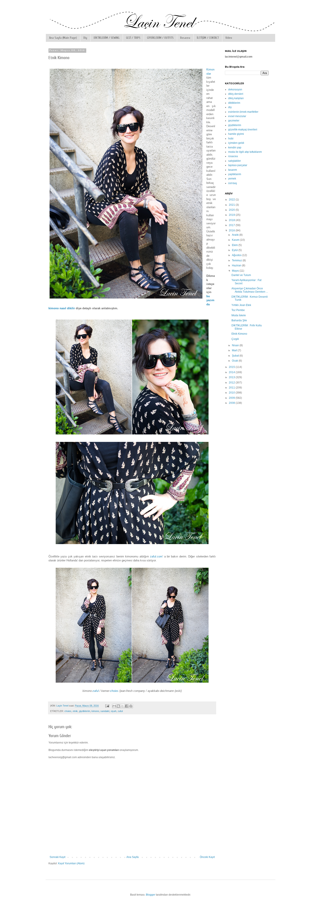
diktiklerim (234, 102)
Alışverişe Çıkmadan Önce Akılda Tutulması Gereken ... (249, 290)
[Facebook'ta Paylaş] (126, 706)
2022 (232, 199)
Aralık (235, 234)
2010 (232, 392)
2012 (232, 382)
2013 (232, 377)
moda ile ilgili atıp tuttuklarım (245, 151)
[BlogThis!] (118, 706)
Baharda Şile (239, 320)
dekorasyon (235, 89)
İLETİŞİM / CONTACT (208, 38)
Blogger (150, 894)
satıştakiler (234, 160)
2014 (232, 372)
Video (228, 38)
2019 (232, 214)
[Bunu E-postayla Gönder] (114, 706)
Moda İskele (238, 315)
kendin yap (234, 147)
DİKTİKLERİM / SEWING (106, 38)
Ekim (235, 245)
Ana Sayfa (132, 857)
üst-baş (232, 183)
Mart (235, 350)
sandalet (104, 711)
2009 (232, 397)
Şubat (236, 355)
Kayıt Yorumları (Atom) (71, 863)
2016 (232, 230)
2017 (232, 225)
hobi (230, 138)
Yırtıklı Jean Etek (241, 305)
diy (230, 107)
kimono (95, 711)
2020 (232, 209)
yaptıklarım (234, 174)
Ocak (235, 360)
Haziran (237, 265)
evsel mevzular (237, 116)
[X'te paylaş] (122, 706)
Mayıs (236, 270)
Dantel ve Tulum (241, 275)
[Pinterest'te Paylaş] (131, 706)
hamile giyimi (236, 133)
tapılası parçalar (237, 165)
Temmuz (237, 260)
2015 (232, 367)
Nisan (236, 345)
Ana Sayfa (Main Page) (63, 38)
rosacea (233, 156)
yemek (232, 178)
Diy (85, 38)
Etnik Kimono (239, 333)
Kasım (236, 239)
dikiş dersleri (235, 93)
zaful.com (156, 556)
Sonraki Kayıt (57, 857)
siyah (113, 711)
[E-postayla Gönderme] (107, 705)
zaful (96, 690)
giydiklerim (84, 711)
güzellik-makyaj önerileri (242, 129)
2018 (232, 220)
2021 (232, 204)
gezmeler (233, 120)
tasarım (232, 169)
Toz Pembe (238, 310)
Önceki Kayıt (207, 857)
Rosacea (185, 38)
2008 (232, 402)
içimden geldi (236, 142)
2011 (232, 387)
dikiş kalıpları (236, 98)
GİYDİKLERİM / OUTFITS (160, 38)
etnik (75, 711)
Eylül (235, 250)
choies (114, 690)
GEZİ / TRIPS (133, 38)
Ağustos (237, 255)
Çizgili (235, 339)
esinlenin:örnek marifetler (243, 111)
